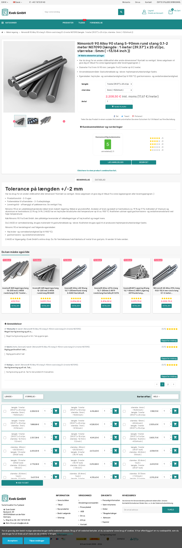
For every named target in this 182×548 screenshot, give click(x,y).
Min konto (126, 2)
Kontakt (148, 2)
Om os (137, 2)
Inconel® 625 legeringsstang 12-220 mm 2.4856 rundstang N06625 (46, 290)
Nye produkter (63, 509)
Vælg (156, 397)
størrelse (86, 90)
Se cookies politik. (65, 534)
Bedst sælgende (64, 513)
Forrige (157, 384)
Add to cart (56, 411)
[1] (151, 138)
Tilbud (60, 505)
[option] (15, 285)
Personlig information (111, 500)
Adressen (106, 518)
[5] (159, 138)
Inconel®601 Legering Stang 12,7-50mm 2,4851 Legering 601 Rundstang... (136, 290)
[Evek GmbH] (13, 12)
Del (117, 116)
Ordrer (105, 509)
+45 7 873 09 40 (37, 2)
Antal (84, 101)
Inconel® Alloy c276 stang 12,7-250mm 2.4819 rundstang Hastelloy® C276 (106, 290)
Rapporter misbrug (169, 341)
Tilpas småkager (36, 541)
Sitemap (61, 518)
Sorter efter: (144, 396)
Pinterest (138, 116)
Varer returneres (109, 505)
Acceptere (12, 541)
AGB (82, 512)
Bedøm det (143, 162)
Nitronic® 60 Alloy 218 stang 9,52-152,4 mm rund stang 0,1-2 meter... (167, 290)
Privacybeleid (85, 507)
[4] (157, 138)
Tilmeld (170, 510)
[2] (153, 138)
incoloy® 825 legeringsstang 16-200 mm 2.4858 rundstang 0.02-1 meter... (15, 290)
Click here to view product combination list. (97, 171)
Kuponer (106, 522)
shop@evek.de (23, 523)
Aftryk (82, 520)
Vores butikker (63, 500)
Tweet (126, 116)
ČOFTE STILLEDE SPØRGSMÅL (169, 2)
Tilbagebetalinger (110, 513)
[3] (155, 138)
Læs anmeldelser (115, 162)
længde (85, 84)
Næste (173, 384)
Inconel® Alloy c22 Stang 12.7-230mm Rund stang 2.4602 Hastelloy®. (76, 290)
